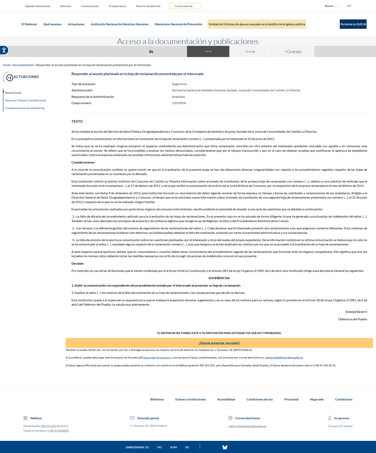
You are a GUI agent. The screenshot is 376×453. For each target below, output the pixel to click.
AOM (173, 447)
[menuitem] (41, 6)
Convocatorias (184, 6)
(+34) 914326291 (58, 430)
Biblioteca (157, 399)
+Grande (293, 51)
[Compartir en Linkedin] (151, 51)
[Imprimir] (175, 51)
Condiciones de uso (260, 399)
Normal (208, 51)
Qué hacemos (52, 24)
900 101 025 (48, 426)
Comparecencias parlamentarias (25, 108)
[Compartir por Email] (162, 51)
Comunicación (90, 6)
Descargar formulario (156, 357)
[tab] (128, 51)
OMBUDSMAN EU (137, 447)
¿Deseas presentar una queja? (219, 343)
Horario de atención (148, 6)
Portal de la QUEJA (353, 24)
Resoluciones (13, 92)
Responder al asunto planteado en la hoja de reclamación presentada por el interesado (93, 65)
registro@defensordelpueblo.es (284, 357)
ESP (349, 5)
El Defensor (30, 24)
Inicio (6, 65)
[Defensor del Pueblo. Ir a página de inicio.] (13, 24)
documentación (23, 65)
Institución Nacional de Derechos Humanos (120, 24)
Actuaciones (76, 24)
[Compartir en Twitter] (139, 51)
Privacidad (291, 399)
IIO (187, 447)
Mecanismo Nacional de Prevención (179, 24)
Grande (250, 51)
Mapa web (317, 399)
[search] (328, 6)
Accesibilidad (226, 399)
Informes (65, 6)
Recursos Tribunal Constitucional (25, 100)
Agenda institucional (37, 6)
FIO (159, 447)
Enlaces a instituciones (190, 399)
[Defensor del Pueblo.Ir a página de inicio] (27, 399)
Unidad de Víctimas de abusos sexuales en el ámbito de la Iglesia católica (257, 24)
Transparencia (117, 6)
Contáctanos (343, 399)
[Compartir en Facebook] (128, 51)
